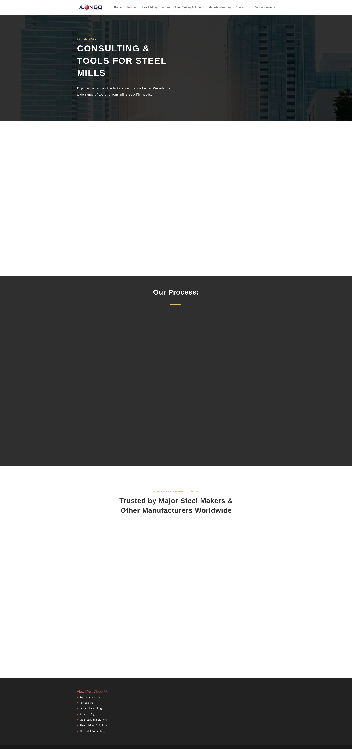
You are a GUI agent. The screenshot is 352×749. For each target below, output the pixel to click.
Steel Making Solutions (155, 7)
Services (131, 7)
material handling (200, 204)
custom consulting (216, 232)
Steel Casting (207, 176)
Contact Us (243, 7)
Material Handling (220, 7)
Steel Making (214, 154)
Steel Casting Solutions (189, 7)
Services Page (88, 714)
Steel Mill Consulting (92, 731)
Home (118, 7)
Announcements (264, 7)
